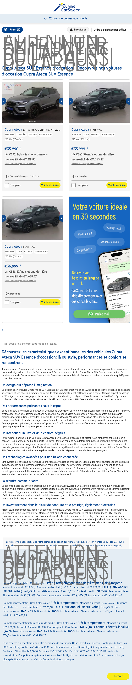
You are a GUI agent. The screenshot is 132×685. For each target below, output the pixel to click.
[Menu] (5, 7)
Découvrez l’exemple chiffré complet (20, 164)
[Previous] (4, 101)
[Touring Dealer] (66, 6)
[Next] (61, 101)
